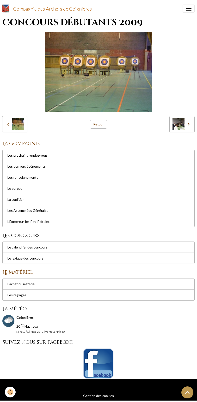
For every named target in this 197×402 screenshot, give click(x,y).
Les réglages (16, 295)
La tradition (16, 199)
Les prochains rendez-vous (27, 155)
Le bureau (14, 188)
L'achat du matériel (21, 284)
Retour (98, 124)
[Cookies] (10, 392)
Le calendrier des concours (27, 247)
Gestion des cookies (98, 396)
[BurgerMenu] (189, 9)
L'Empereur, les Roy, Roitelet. (28, 221)
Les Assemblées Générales (27, 210)
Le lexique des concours (25, 258)
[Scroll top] (187, 392)
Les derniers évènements (26, 166)
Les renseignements (22, 177)
